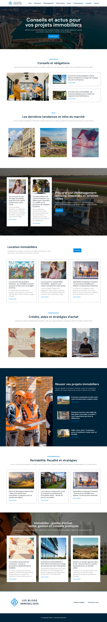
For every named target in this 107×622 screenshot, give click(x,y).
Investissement (78, 3)
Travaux (96, 3)
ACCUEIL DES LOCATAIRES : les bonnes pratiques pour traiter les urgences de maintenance (81, 94)
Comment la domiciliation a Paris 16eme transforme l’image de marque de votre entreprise (83, 78)
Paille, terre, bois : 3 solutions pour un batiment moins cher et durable (84, 432)
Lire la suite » (72, 82)
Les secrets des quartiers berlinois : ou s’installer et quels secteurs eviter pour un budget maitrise (21, 285)
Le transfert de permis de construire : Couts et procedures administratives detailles (20, 565)
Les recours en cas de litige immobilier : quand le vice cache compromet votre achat (17, 200)
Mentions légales (79, 602)
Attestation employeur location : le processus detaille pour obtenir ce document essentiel (85, 284)
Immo (69, 3)
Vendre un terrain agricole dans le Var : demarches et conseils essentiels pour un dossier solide (85, 565)
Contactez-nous (93, 602)
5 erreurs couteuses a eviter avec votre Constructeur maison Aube (84, 398)
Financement (60, 3)
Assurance (37, 3)
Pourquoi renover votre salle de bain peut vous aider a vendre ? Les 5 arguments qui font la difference (83, 415)
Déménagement (48, 3)
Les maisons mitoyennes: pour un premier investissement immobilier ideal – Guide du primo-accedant (53, 494)
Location (88, 3)
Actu (30, 3)
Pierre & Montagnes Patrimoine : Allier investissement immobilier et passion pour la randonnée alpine (21, 494)
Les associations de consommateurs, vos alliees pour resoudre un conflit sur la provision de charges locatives (41, 201)
